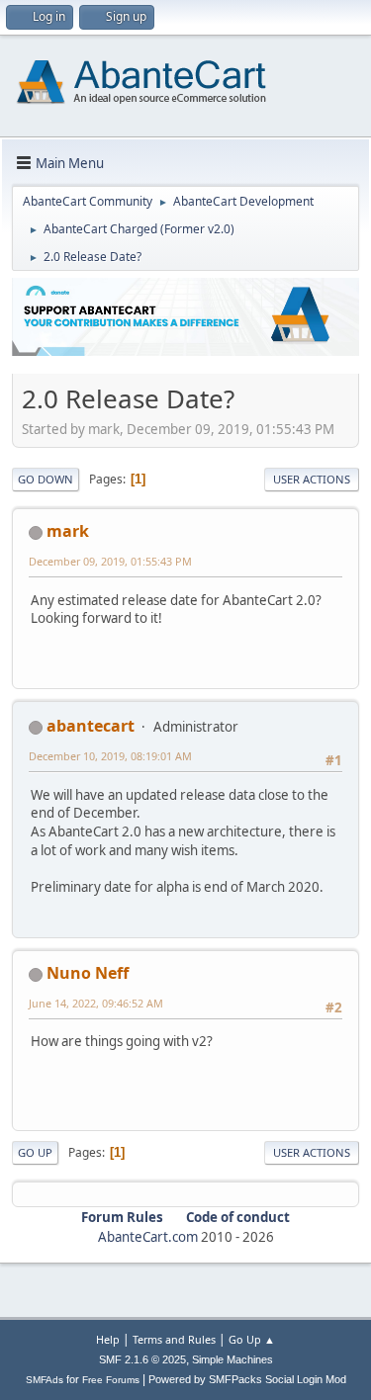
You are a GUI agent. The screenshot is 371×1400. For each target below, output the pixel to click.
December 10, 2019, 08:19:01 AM (110, 755)
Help (108, 1339)
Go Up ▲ (252, 1339)
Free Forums (110, 1379)
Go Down (45, 479)
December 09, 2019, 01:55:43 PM (110, 561)
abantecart (90, 726)
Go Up (35, 1152)
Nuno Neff (87, 973)
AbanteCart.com (148, 1237)
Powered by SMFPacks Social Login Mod (247, 1379)
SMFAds (44, 1379)
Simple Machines (232, 1359)
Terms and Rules (174, 1339)
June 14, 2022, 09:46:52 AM (96, 1003)
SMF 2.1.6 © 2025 (142, 1359)
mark (67, 531)
